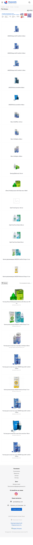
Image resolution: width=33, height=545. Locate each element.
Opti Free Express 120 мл (16, 207)
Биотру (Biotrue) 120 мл (16, 173)
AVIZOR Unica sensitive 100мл (16, 104)
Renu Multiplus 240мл (16, 139)
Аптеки (16, 475)
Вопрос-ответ (16, 484)
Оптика (17, 477)
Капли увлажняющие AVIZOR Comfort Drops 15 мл (16, 259)
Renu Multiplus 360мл (16, 156)
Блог (16, 481)
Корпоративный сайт (16, 523)
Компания (16, 468)
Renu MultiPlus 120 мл (16, 122)
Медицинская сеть (16, 525)
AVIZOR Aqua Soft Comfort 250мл (16, 36)
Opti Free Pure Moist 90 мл (16, 242)
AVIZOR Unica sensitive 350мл (16, 87)
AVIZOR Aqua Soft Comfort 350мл (16, 53)
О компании (16, 471)
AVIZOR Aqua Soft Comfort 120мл (16, 70)
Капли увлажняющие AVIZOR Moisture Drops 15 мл (16, 276)
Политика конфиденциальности (16, 486)
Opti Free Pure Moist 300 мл (16, 225)
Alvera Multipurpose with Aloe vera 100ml (16, 190)
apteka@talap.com (18, 501)
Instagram (16, 493)
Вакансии (16, 473)
